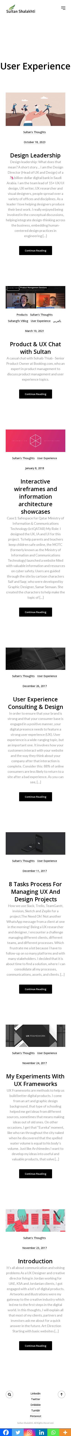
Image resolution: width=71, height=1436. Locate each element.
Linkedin (35, 1393)
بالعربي (57, 321)
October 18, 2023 (34, 142)
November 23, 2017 (34, 1248)
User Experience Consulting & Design (35, 703)
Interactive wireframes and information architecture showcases (35, 496)
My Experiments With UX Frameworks (35, 1080)
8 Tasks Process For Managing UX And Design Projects (35, 891)
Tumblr (35, 1410)
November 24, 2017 (34, 1063)
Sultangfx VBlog (18, 321)
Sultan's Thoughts (34, 132)
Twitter (35, 1399)
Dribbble (35, 1405)
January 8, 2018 (34, 468)
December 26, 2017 (35, 686)
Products (22, 314)
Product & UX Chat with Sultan (35, 348)
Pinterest (35, 1416)
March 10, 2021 (34, 331)
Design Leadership (35, 155)
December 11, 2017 (35, 871)
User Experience (41, 321)
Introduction (35, 1261)
